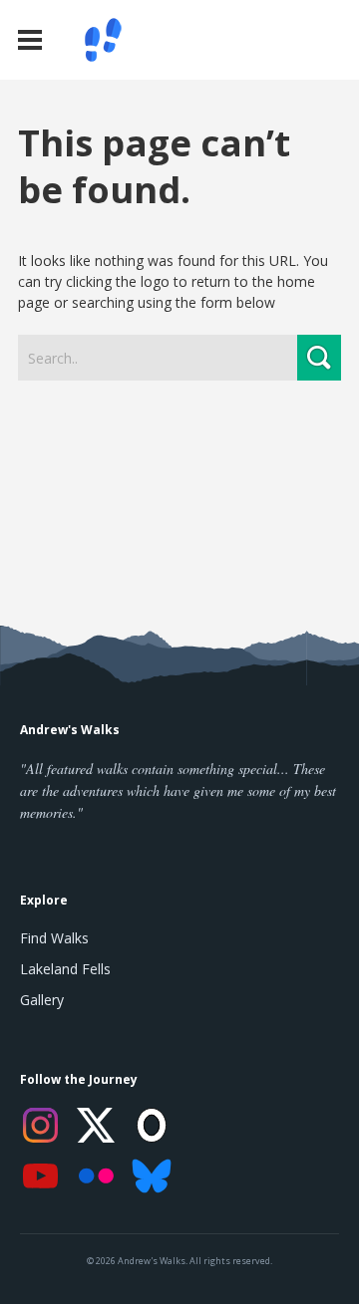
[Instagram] (40, 1125)
